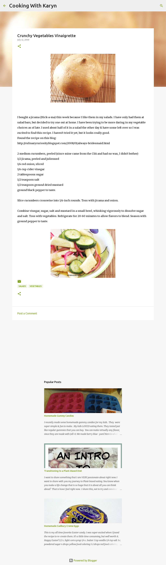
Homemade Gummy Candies (59, 415)
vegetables (36, 286)
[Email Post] (19, 283)
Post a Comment (27, 313)
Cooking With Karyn (33, 5)
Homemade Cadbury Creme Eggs (61, 526)
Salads (22, 286)
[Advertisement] (83, 347)
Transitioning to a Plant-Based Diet (63, 471)
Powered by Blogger (85, 560)
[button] (19, 46)
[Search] (61, 6)
